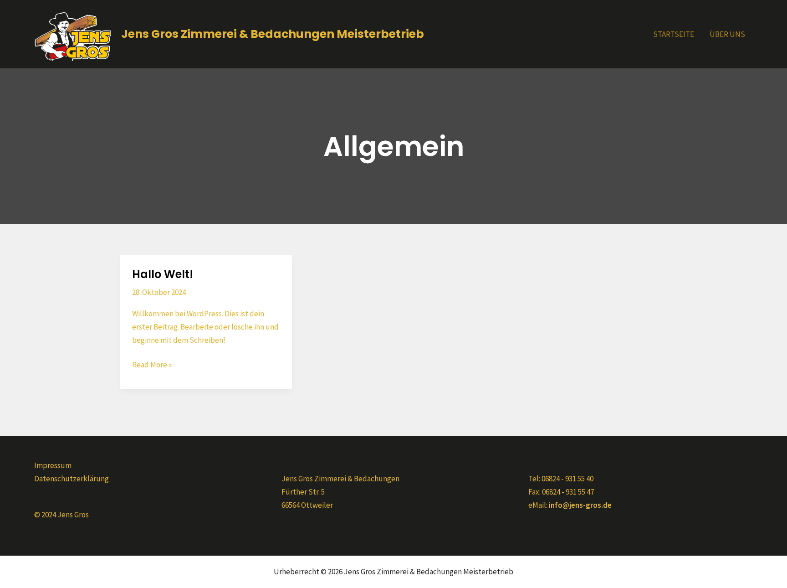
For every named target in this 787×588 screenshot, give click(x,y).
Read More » (152, 364)
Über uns (727, 34)
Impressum (53, 465)
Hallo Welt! (162, 274)
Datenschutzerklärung (71, 479)
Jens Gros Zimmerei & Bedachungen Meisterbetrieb (272, 34)
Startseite (673, 34)
